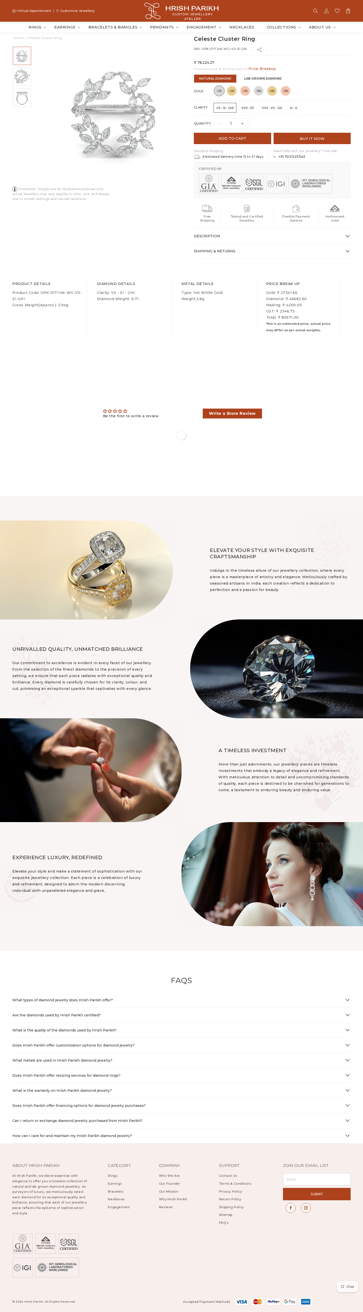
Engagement (202, 27)
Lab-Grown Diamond (263, 78)
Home (18, 38)
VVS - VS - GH (272, 108)
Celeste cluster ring (45, 38)
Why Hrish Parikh (173, 1199)
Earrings (65, 27)
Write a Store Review (232, 413)
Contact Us (228, 1176)
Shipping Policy (231, 1207)
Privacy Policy (230, 1191)
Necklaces (116, 1199)
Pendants (162, 27)
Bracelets (115, 1191)
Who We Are (169, 1176)
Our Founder (169, 1183)
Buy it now (312, 138)
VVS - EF (248, 108)
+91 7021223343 (292, 156)
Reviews (166, 1207)
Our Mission (169, 1191)
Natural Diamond (215, 78)
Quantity (202, 123)
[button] (315, 10)
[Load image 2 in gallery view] (22, 76)
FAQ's (224, 1223)
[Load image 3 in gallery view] (22, 97)
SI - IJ (293, 108)
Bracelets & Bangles (112, 27)
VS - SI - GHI (225, 108)
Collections (281, 27)
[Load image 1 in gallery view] (22, 56)
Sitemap (225, 1215)
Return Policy (230, 1199)
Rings (35, 27)
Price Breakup (262, 68)
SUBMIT (317, 1194)
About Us (320, 27)
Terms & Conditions (235, 1183)
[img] (131, 411)
